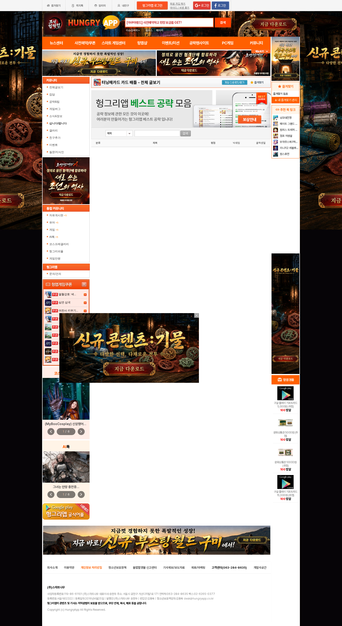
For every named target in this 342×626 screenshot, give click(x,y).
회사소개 (52, 567)
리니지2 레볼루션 (288, 148)
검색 (223, 22)
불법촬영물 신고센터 (145, 567)
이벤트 (53, 145)
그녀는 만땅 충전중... (66, 487)
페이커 (159, 30)
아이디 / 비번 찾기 (179, 7)
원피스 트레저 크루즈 (289, 129)
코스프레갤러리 (59, 244)
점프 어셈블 (285, 136)
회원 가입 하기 (177, 3)
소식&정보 (55, 116)
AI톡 (53, 237)
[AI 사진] (66, 467)
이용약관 (69, 567)
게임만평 (54, 258)
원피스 (149, 30)
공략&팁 (54, 101)
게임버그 (54, 109)
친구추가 (54, 137)
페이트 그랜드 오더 (289, 123)
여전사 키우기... (68, 310)
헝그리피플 (56, 251)
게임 (53, 229)
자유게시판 (58, 215)
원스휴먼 (284, 154)
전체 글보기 (150, 82)
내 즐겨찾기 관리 (285, 100)
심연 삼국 (64, 302)
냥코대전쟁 (285, 117)
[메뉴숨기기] (261, 51)
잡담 (52, 94)
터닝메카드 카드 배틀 (119, 82)
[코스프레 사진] (66, 399)
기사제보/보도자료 (174, 567)
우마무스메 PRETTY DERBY (289, 142)
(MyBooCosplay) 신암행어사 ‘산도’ (69, 424)
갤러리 (53, 130)
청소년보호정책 (117, 567)
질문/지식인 (56, 152)
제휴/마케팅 (198, 567)
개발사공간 (260, 567)
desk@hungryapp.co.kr (199, 598)
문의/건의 (55, 273)
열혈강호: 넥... (67, 294)
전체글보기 (56, 87)
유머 (53, 222)
